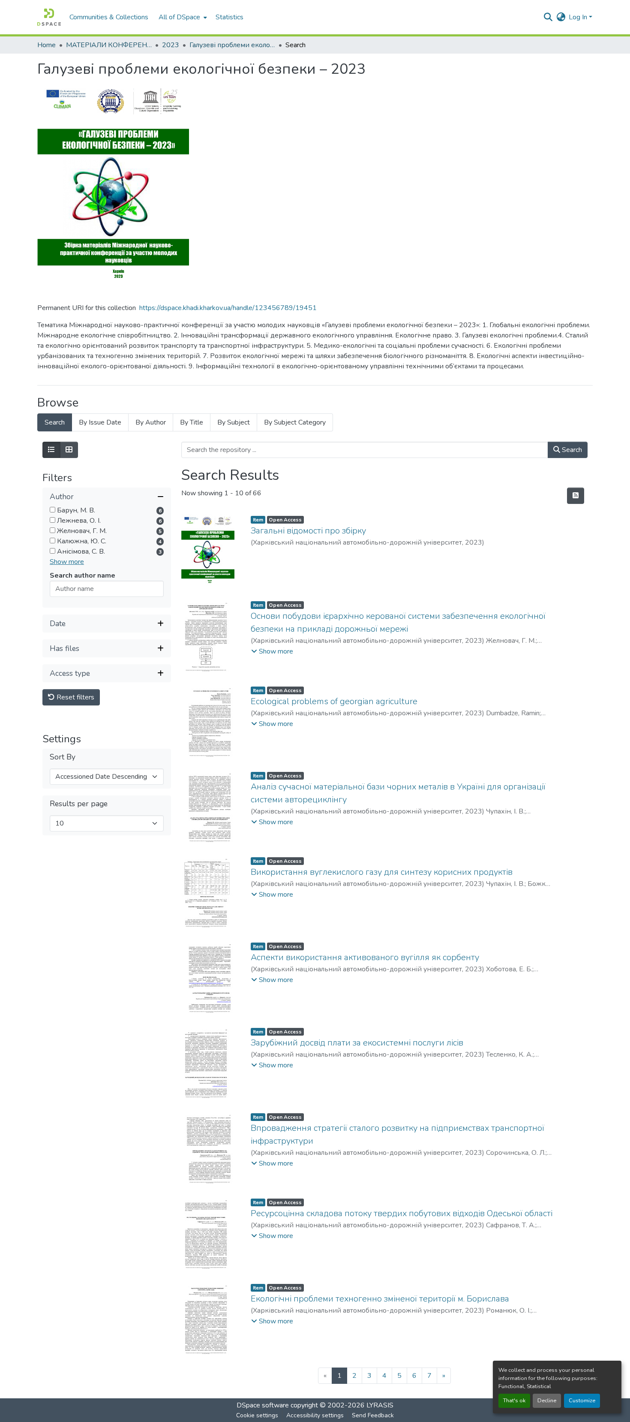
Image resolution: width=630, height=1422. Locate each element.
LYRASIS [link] (379, 1405)
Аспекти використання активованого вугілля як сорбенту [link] (365, 957)
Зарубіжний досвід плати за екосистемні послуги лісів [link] (357, 1042)
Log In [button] (579, 17)
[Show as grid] (69, 450)
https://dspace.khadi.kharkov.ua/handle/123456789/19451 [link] (228, 308)
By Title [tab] (191, 422)
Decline (546, 1400)
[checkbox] (52, 509)
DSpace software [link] (263, 1405)
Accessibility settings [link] (315, 1415)
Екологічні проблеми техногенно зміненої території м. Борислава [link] (380, 1299)
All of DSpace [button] (179, 17)
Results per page (79, 803)
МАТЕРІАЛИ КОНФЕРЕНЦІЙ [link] (109, 45)
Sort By (62, 757)
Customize (582, 1400)
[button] (49, 17)
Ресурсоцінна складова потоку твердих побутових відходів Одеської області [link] (401, 1213)
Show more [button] (67, 561)
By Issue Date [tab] (100, 422)
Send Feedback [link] (373, 1415)
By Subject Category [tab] (295, 422)
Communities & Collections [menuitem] (108, 17)
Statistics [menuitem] (229, 17)
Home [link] (46, 45)
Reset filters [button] (74, 697)
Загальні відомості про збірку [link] (308, 530)
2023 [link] (170, 45)
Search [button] (571, 450)
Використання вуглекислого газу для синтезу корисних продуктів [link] (382, 872)
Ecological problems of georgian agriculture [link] (334, 701)
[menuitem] (182, 17)
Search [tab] (55, 422)
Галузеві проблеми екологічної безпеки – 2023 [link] (232, 45)
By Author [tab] (150, 422)
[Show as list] (51, 450)
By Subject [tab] (233, 422)
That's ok (514, 1400)
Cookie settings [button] (257, 1415)
